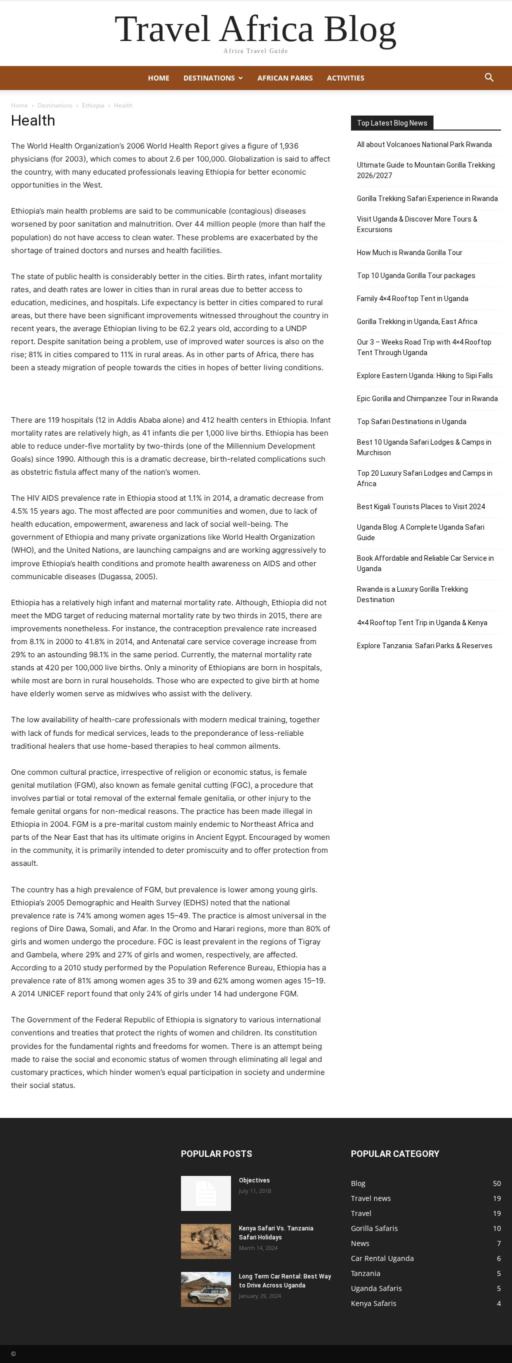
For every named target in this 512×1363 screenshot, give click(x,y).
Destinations (209, 78)
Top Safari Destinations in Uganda (411, 422)
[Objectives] (206, 1193)
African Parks (285, 78)
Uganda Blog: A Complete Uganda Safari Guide (420, 532)
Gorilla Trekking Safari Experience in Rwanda (427, 199)
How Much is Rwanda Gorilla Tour (409, 253)
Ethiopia (93, 105)
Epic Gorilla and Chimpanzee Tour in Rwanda (427, 399)
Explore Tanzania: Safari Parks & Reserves (424, 646)
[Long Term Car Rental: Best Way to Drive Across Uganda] (206, 1289)
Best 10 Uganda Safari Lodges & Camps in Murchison (424, 447)
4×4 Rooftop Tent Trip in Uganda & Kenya (422, 623)
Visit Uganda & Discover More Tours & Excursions (417, 224)
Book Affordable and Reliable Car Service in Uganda (425, 563)
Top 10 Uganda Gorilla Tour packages (416, 276)
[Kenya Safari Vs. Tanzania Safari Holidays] (206, 1241)
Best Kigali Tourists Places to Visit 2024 (421, 507)
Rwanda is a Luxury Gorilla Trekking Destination (412, 594)
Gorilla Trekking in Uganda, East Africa (417, 322)
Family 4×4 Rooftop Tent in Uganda (412, 299)
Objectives (254, 1180)
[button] (489, 79)
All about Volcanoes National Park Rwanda (424, 145)
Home (159, 78)
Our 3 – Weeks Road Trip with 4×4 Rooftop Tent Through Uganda (424, 347)
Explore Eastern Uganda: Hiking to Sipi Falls (425, 376)
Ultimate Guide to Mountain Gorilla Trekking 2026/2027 (426, 170)
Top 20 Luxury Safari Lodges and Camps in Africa (424, 478)
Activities (345, 78)
